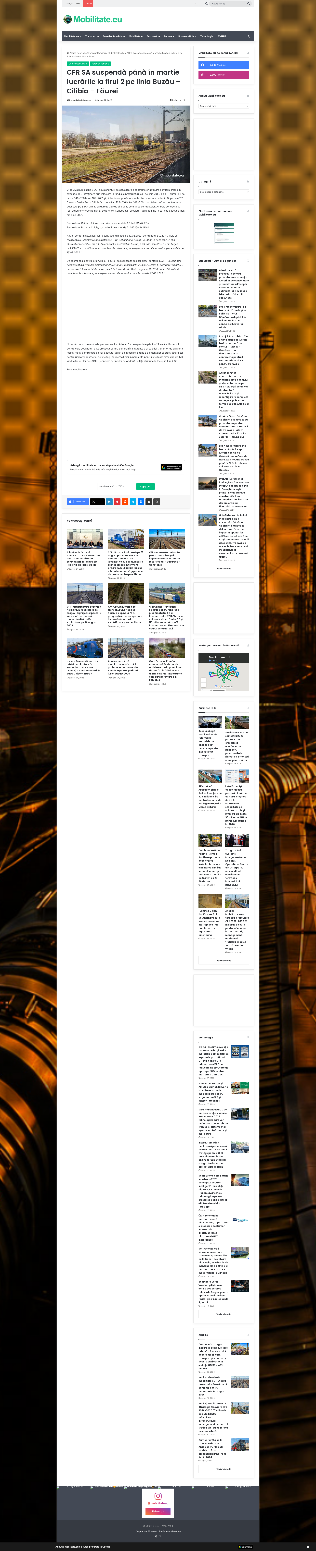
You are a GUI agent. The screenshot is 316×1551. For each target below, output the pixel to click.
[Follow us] (158, 1498)
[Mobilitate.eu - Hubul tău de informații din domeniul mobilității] (92, 19)
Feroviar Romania (97, 53)
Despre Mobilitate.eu (146, 1531)
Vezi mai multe (223, 568)
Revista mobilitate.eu (170, 1531)
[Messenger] (141, 501)
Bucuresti (152, 36)
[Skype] (133, 501)
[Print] (156, 501)
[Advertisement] (191, 18)
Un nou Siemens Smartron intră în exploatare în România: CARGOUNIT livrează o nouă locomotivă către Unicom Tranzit (83, 667)
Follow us (158, 1511)
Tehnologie (206, 36)
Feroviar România (112, 36)
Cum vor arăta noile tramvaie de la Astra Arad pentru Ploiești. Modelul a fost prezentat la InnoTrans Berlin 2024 (212, 1448)
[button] (158, 1546)
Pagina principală (78, 53)
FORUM (222, 36)
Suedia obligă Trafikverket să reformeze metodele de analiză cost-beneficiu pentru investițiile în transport (208, 743)
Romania (169, 36)
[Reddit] (125, 501)
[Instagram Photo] (74, 1503)
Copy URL (145, 486)
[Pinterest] (117, 501)
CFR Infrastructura (117, 53)
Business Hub (186, 36)
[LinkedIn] (109, 501)
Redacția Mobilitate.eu (80, 100)
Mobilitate (134, 36)
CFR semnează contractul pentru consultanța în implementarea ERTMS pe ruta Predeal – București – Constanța (152, 3)
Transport (90, 36)
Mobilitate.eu (71, 36)
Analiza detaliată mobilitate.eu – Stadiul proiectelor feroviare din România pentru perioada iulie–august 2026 (123, 667)
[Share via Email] (148, 501)
